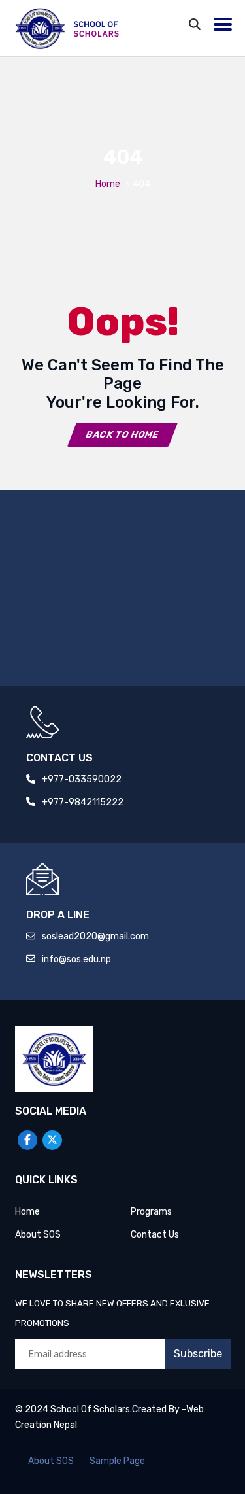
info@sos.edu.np (76, 959)
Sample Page (117, 1461)
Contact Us (155, 1234)
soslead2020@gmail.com (95, 936)
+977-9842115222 (82, 802)
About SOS (38, 1234)
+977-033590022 (82, 779)
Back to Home (122, 434)
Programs (151, 1211)
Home (107, 184)
